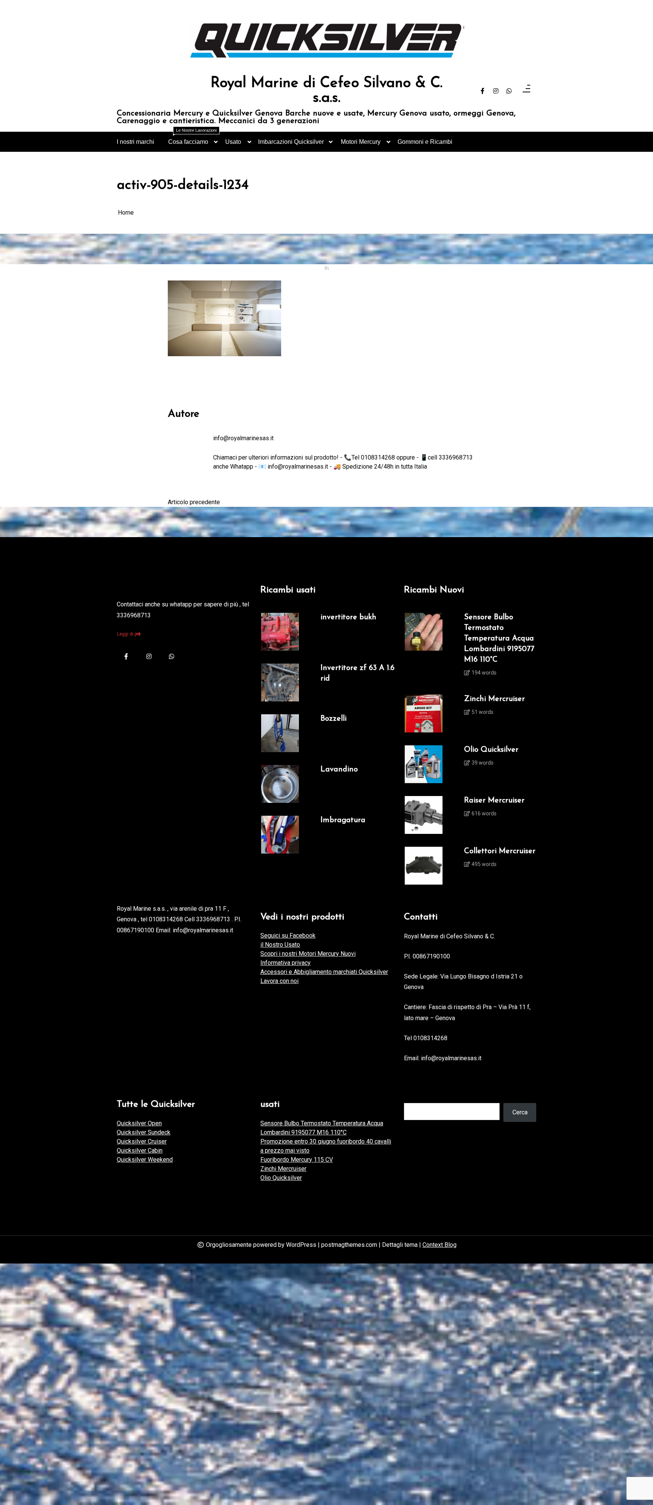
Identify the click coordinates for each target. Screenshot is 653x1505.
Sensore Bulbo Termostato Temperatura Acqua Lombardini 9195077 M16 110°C (499, 639)
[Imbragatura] (280, 835)
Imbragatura (342, 820)
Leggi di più (129, 634)
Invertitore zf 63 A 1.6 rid (357, 673)
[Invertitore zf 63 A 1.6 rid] (280, 682)
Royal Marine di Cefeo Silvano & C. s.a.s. (326, 91)
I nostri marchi (135, 142)
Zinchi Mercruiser (494, 699)
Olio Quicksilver (491, 750)
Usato (233, 142)
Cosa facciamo (192, 138)
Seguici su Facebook (288, 935)
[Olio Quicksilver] (424, 764)
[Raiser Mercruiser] (424, 815)
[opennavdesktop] (526, 91)
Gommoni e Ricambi (425, 142)
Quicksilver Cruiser (142, 1141)
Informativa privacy (285, 962)
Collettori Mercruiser (499, 851)
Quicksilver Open (139, 1123)
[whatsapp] (509, 91)
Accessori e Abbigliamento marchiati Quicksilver (324, 971)
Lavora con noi (279, 981)
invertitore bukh (348, 617)
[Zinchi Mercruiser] (424, 713)
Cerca (520, 1112)
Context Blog (439, 1244)
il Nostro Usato (280, 944)
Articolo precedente (194, 502)
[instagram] (496, 91)
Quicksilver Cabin (139, 1150)
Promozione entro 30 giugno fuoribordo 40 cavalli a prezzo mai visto (325, 1146)
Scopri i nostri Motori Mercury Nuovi (308, 953)
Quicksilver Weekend (145, 1159)
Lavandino (339, 769)
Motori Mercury (361, 142)
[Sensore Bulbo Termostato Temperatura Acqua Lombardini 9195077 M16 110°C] (424, 647)
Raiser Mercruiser (494, 800)
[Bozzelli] (280, 733)
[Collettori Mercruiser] (424, 866)
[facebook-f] (482, 91)
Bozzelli (333, 719)
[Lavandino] (280, 784)
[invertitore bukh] (280, 632)
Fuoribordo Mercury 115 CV (296, 1159)
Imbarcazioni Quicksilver (291, 142)
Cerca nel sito (422, 1095)
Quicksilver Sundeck (143, 1132)
